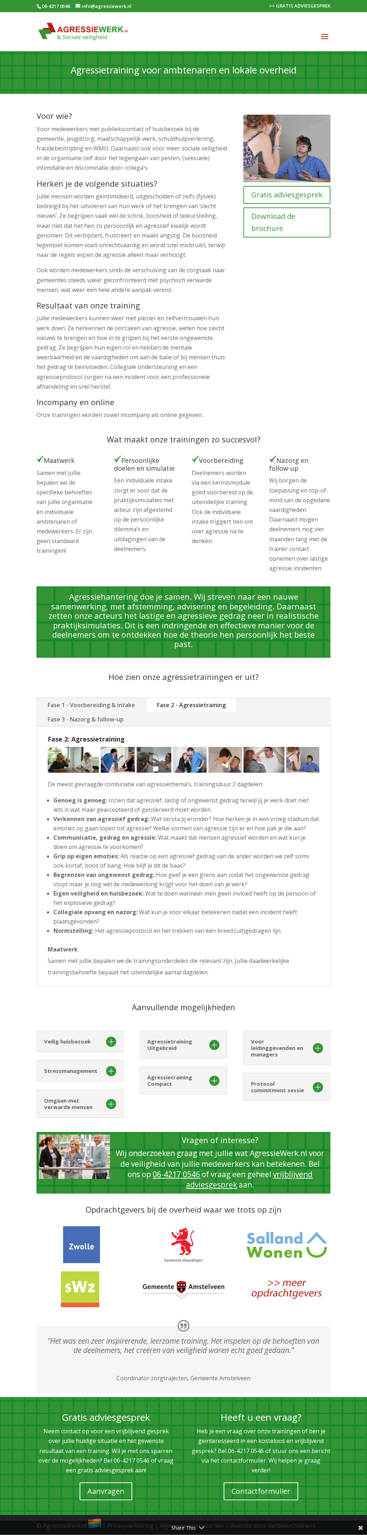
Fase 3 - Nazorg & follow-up (86, 719)
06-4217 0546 (56, 6)
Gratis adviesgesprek (287, 195)
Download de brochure (273, 222)
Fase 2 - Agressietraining (191, 705)
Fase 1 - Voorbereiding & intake (91, 705)
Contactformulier (261, 1491)
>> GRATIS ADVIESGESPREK (299, 6)
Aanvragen (105, 1491)
